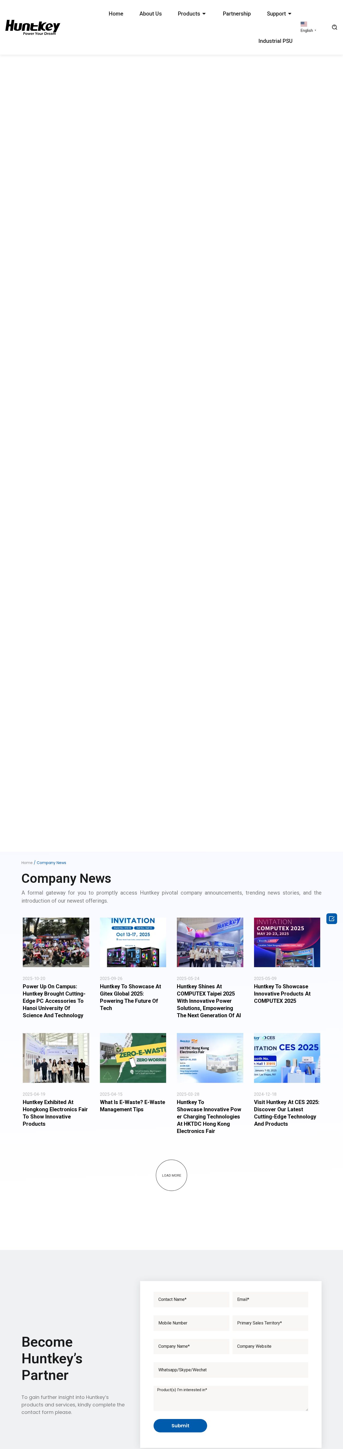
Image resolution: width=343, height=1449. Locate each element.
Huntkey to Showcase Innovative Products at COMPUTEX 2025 (282, 993)
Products (189, 13)
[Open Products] (204, 14)
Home (116, 13)
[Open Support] (290, 14)
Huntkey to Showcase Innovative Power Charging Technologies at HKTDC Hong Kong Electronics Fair (209, 1116)
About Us (150, 13)
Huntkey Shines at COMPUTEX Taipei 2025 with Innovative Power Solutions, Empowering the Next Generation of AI (209, 1001)
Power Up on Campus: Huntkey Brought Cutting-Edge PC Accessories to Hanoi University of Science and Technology (54, 1001)
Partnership (237, 13)
